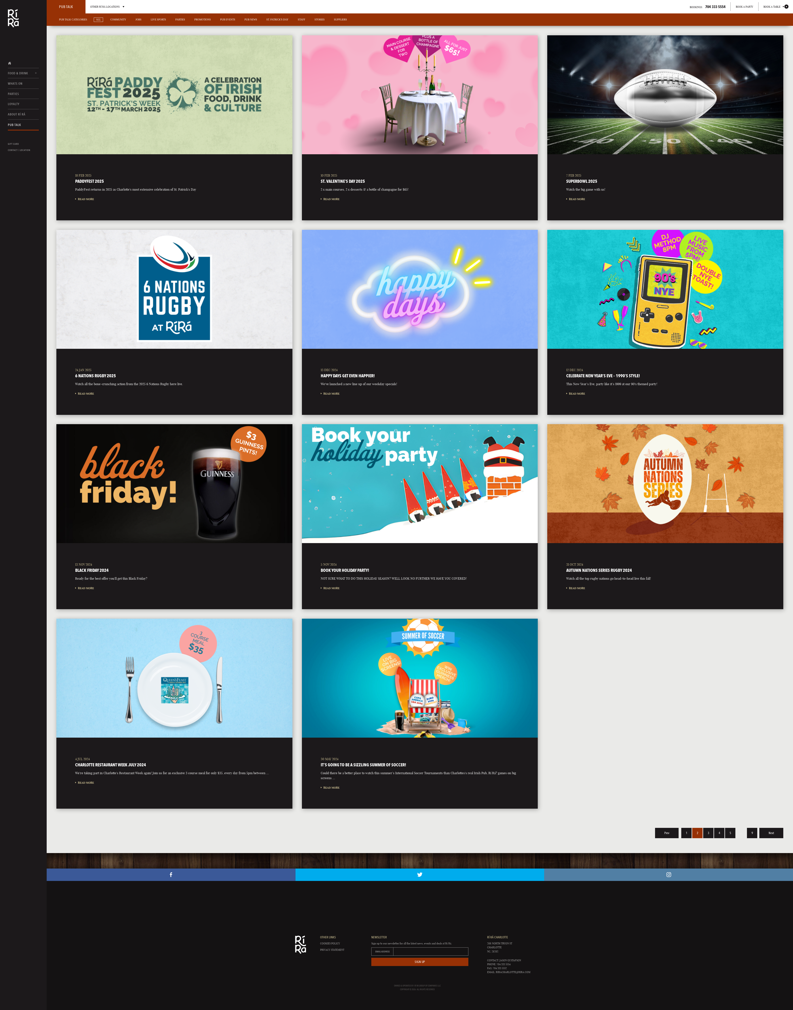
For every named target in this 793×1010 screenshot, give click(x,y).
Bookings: (707, 6)
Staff (301, 19)
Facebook (171, 875)
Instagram (668, 875)
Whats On (15, 83)
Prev (666, 833)
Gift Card (13, 143)
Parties (13, 94)
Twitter (420, 875)
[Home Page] (13, 21)
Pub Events (227, 19)
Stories (320, 19)
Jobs (138, 19)
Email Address (382, 951)
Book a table (771, 6)
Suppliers (340, 19)
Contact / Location (19, 150)
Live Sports (158, 19)
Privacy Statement (332, 949)
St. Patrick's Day (277, 19)
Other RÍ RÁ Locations (105, 6)
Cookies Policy (330, 943)
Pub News (251, 19)
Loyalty (13, 104)
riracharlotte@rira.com (513, 972)
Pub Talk (14, 125)
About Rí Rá (16, 114)
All (98, 19)
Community (118, 19)
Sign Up (420, 962)
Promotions (202, 19)
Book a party (744, 6)
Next (771, 833)
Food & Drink (18, 73)
